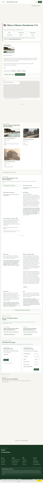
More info (18, 481)
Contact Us (24, 464)
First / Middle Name (26, 353)
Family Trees (3, 464)
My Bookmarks (35, 461)
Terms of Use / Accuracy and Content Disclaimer (8, 479)
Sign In (40, 1)
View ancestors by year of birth (9, 334)
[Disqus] (21, 396)
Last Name (25, 356)
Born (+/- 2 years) (26, 361)
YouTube (38, 479)
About (9, 32)
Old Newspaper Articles (16, 459)
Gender (24, 359)
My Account (35, 459)
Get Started (24, 459)
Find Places (3, 461)
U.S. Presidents (14, 464)
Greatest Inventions (15, 461)
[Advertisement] (21, 14)
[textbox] (11, 356)
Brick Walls (24, 461)
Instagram (34, 479)
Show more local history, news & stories (22, 310)
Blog (41, 479)
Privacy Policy (19, 479)
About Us (24, 462)
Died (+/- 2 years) (26, 364)
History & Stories (33, 32)
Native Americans (15, 462)
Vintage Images (21, 32)
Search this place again (24, 440)
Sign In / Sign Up (36, 462)
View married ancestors (28, 334)
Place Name (5, 354)
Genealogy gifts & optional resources (9, 172)
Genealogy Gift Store (36, 464)
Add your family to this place (35, 5)
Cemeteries (3, 462)
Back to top (17, 440)
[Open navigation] (36, 2)
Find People (3, 459)
